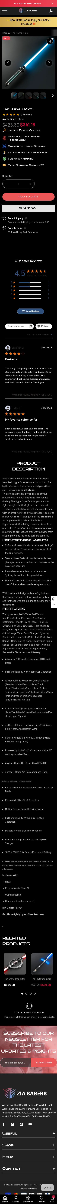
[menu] (4, 10)
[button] (51, 10)
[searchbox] (16, 326)
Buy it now (28, 208)
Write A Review (30, 311)
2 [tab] (26, 994)
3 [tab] (31, 994)
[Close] (52, 3)
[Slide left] (8, 63)
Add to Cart (29, 196)
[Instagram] (12, 1124)
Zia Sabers (15, 1185)
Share (50, 41)
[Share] (50, 41)
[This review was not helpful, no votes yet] (49, 395)
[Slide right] (49, 63)
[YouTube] (30, 1124)
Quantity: (7, 175)
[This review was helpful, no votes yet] (43, 395)
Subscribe (44, 1062)
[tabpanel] (14, 969)
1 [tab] (22, 994)
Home (5, 32)
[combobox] (39, 334)
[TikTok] (21, 1124)
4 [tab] (35, 994)
